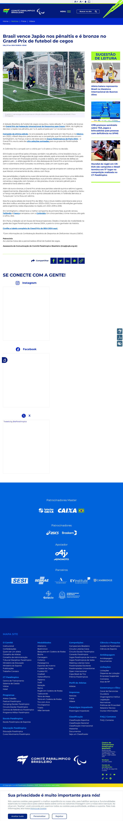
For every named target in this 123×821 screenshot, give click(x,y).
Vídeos (32, 21)
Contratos (104, 679)
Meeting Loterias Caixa (79, 663)
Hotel (5, 689)
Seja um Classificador (78, 734)
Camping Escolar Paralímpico (16, 704)
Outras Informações (109, 711)
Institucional (8, 646)
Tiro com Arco (43, 702)
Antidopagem (106, 658)
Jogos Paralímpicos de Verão (82, 660)
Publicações (8, 668)
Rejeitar (59, 816)
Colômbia (41, 213)
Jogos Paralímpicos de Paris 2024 (62, 139)
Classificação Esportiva (79, 720)
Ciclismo (41, 660)
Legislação (104, 700)
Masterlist (73, 729)
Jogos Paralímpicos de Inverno (82, 657)
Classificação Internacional (81, 726)
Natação (41, 685)
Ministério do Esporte (12, 666)
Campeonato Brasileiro (79, 646)
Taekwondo (42, 694)
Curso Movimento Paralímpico (16, 734)
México (80, 134)
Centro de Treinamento (13, 681)
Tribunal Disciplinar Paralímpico (17, 660)
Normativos (105, 702)
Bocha (40, 654)
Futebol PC (42, 671)
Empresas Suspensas (109, 676)
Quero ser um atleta (12, 652)
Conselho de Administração (15, 657)
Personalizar (40, 816)
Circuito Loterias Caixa (79, 649)
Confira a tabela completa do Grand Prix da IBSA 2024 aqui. (30, 228)
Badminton (42, 649)
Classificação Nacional (79, 723)
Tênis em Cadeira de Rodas (49, 699)
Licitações (104, 671)
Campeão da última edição (15, 134)
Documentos (75, 731)
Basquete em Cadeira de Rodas (51, 652)
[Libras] (119, 331)
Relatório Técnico (107, 708)
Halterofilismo (43, 677)
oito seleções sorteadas (38, 141)
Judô (39, 682)
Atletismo (41, 646)
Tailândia (7, 213)
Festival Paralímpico (12, 701)
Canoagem (42, 657)
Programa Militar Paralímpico (16, 712)
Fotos (23, 21)
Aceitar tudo (17, 816)
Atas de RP (105, 682)
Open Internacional (78, 671)
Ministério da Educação (13, 663)
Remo (40, 688)
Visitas (6, 686)
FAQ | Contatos (107, 720)
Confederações (9, 649)
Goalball (41, 674)
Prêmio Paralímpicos (78, 677)
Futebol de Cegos (45, 668)
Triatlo (40, 708)
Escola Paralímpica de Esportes (17, 722)
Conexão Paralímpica (78, 654)
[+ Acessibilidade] (119, 344)
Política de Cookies (38, 808)
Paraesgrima (43, 663)
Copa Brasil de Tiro (77, 674)
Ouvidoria (104, 694)
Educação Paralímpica (13, 731)
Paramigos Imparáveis (79, 711)
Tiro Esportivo (43, 705)
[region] (61, 806)
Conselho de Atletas (12, 654)
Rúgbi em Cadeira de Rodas (49, 691)
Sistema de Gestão (11, 683)
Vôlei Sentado (43, 710)
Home (5, 21)
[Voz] (119, 337)
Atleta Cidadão (9, 698)
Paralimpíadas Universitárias (82, 668)
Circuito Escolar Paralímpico (15, 707)
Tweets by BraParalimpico (15, 421)
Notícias (14, 21)
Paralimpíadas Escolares (80, 666)
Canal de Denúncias (109, 691)
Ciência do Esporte (108, 649)
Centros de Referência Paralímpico (18, 710)
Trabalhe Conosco (11, 671)
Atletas (72, 686)
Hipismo (41, 680)
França (16, 213)
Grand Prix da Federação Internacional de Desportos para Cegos (35, 126)
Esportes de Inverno (46, 666)
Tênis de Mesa (43, 696)
